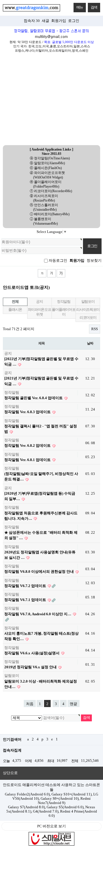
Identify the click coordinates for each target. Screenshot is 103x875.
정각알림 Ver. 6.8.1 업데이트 (28, 460)
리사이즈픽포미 (88, 310)
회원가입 (58, 21)
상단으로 (10, 773)
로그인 (73, 21)
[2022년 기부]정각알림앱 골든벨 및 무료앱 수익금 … (41, 361)
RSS (94, 329)
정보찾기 (94, 261)
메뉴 (79, 7)
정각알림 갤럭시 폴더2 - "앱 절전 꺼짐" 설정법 (40, 429)
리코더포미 (88, 318)
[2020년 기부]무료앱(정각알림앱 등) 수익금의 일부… (39, 496)
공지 (39, 302)
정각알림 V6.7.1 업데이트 (25, 600)
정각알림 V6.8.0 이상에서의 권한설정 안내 (39, 572)
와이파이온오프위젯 (39, 312)
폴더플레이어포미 (63, 312)
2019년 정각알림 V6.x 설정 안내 (31, 667)
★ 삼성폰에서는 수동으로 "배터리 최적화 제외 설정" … (41, 535)
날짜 (90, 343)
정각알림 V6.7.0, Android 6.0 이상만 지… (38, 614)
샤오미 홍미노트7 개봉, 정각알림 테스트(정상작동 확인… (41, 636)
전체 (15, 302)
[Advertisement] (51, 100)
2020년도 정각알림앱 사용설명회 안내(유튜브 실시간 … (40, 555)
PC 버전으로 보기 (51, 826)
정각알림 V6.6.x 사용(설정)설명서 (32, 653)
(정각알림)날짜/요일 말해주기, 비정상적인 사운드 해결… (41, 476)
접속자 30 (32, 21)
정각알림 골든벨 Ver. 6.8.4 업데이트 (34, 398)
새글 (45, 21)
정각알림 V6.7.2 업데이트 (25, 586)
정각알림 (63, 302)
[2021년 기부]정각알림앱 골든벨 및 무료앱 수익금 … (41, 381)
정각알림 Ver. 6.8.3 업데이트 (28, 412)
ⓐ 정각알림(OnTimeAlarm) (50, 158)
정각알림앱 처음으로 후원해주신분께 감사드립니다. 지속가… (41, 516)
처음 (29, 704)
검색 (94, 7)
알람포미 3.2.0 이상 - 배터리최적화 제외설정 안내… (40, 684)
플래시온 (15, 310)
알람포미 (88, 302)
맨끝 (73, 704)
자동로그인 (58, 261)
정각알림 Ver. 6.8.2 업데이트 (28, 446)
